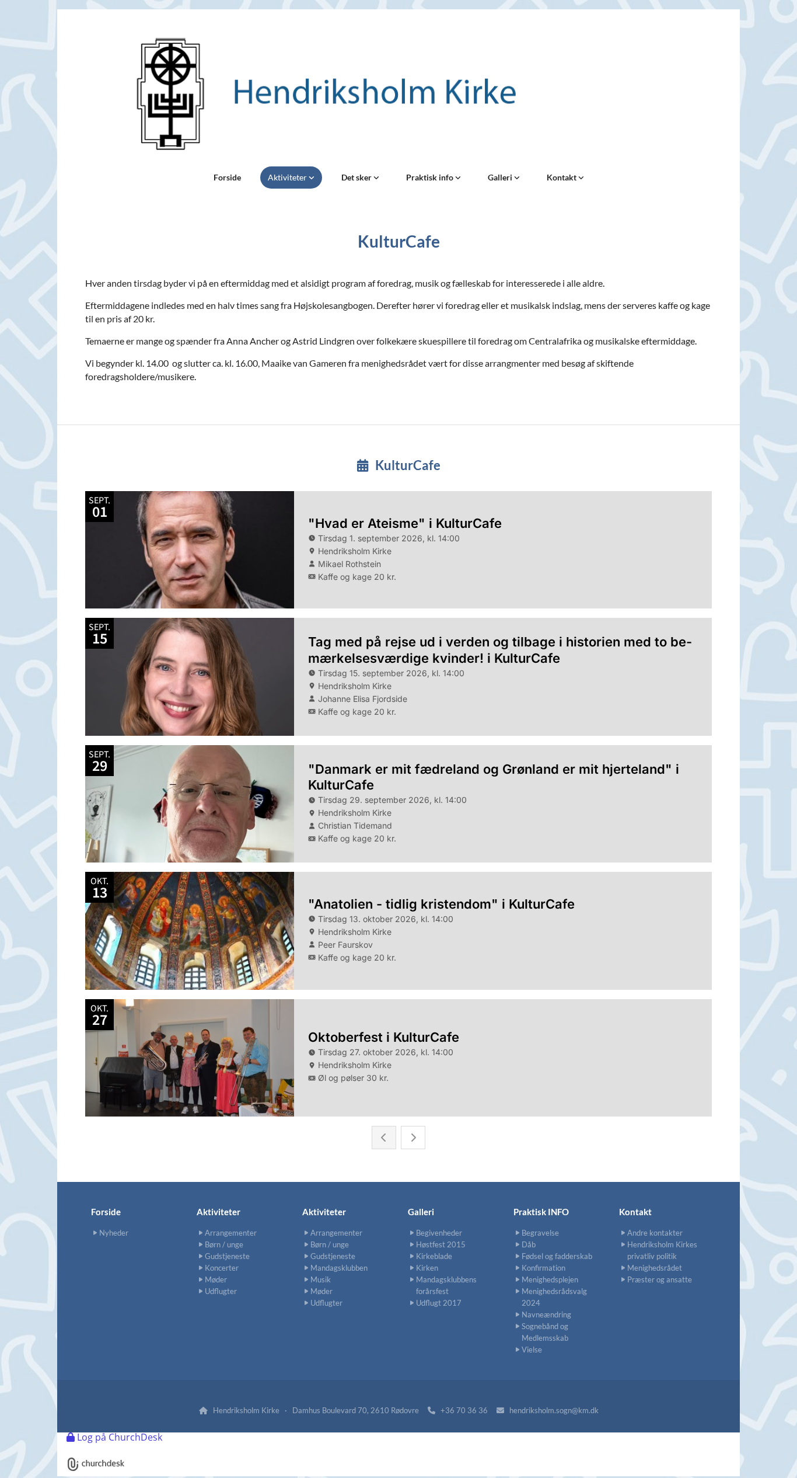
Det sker (357, 177)
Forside (227, 177)
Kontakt (562, 177)
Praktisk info (430, 177)
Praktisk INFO (541, 1211)
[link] (291, 177)
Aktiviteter (288, 177)
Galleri (501, 177)
